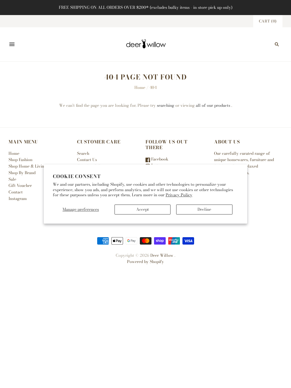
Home (139, 87)
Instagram (18, 198)
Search (83, 153)
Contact (16, 192)
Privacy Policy (179, 195)
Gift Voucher (20, 185)
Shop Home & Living (27, 166)
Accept (142, 209)
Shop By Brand (22, 173)
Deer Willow (161, 255)
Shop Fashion (20, 160)
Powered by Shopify (145, 261)
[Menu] (12, 44)
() (268, 21)
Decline (204, 209)
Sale (12, 179)
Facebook (159, 159)
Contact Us (87, 160)
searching (165, 105)
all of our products (213, 105)
